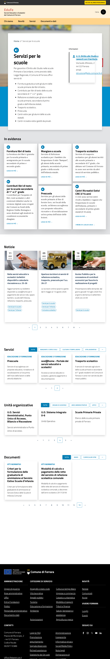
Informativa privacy (64, 641)
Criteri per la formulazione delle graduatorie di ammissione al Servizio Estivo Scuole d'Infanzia (20, 475)
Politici (7, 606)
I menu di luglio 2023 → (85, 225)
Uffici (6, 597)
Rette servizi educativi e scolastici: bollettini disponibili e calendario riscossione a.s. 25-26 (18, 279)
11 (68, 505)
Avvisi (84, 597)
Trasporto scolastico (86, 151)
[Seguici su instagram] (87, 633)
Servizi (32, 21)
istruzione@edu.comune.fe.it (89, 73)
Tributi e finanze (63, 606)
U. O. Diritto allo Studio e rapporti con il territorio (87, 57)
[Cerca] (103, 12)
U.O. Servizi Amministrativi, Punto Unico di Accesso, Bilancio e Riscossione (19, 416)
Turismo (33, 602)
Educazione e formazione (41, 606)
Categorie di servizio (41, 581)
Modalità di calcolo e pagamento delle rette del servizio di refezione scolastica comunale (54, 473)
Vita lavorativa (36, 593)
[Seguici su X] (92, 633)
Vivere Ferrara (90, 603)
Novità (21, 21)
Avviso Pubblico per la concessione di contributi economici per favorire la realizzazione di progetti (86, 279)
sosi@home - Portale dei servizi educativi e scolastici (54, 364)
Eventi (85, 615)
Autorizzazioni (36, 619)
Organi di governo (12, 589)
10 (63, 505)
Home (16, 41)
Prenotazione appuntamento (36, 639)
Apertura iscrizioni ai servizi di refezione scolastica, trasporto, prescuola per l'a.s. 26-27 (54, 279)
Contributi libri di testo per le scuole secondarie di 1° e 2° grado (20, 189)
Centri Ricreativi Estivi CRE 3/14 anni (87, 192)
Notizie (85, 589)
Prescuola (46, 193)
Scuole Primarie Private (88, 412)
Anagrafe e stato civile (40, 589)
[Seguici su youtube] (96, 633)
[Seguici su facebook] (83, 633)
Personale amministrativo (15, 610)
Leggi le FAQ (35, 633)
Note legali (60, 650)
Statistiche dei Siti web (40, 654)
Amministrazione (13, 581)
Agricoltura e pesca (64, 619)
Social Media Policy (64, 646)
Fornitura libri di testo (19, 151)
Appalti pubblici (36, 597)
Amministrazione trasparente (63, 635)
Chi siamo (8, 21)
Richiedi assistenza (38, 650)
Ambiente (34, 610)
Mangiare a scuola (51, 151)
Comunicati (87, 593)
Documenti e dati (48, 21)
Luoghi (85, 611)
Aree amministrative (13, 593)
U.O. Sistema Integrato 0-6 (53, 413)
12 (74, 505)
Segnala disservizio (38, 646)
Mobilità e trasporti (64, 602)
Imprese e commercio (66, 593)
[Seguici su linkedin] (100, 633)
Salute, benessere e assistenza (64, 613)
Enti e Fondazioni (11, 602)
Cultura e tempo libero (66, 589)
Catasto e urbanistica (65, 597)
